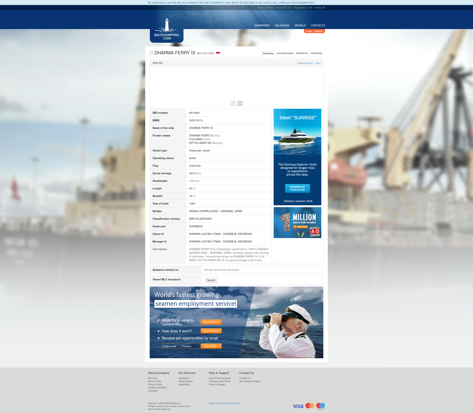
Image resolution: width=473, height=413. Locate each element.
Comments (316, 53)
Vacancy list (210, 322)
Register (319, 31)
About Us (152, 378)
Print (318, 63)
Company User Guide (220, 381)
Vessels (300, 25)
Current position (285, 53)
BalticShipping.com (166, 37)
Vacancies (282, 25)
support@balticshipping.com (228, 403)
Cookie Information (157, 387)
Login (309, 31)
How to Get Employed (220, 378)
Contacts (318, 25)
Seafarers (262, 25)
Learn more (210, 331)
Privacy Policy (155, 384)
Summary (268, 53)
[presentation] (233, 103)
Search (211, 280)
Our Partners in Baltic (250, 381)
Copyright (153, 390)
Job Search (184, 378)
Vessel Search (185, 381)
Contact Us (244, 378)
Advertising (184, 384)
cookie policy (270, 2)
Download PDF (305, 63)
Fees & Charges (217, 384)
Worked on (302, 53)
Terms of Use (154, 381)
